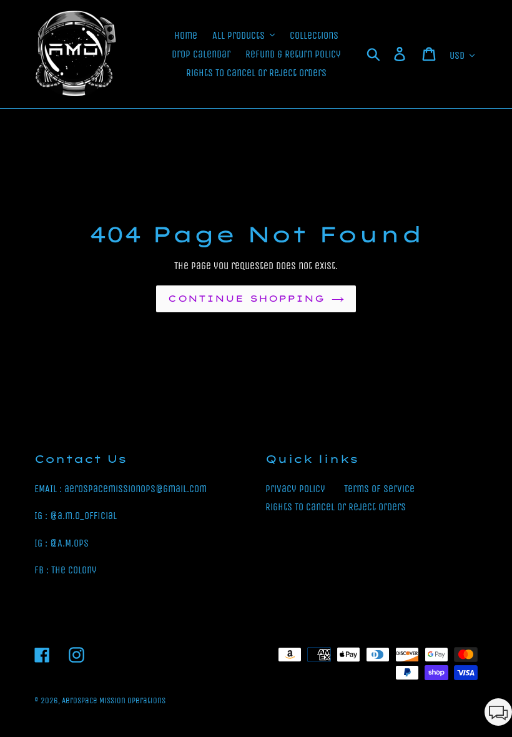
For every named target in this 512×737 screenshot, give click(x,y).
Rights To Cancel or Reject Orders (335, 507)
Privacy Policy (295, 489)
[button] (498, 714)
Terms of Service (379, 489)
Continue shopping (246, 298)
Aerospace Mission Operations (113, 700)
